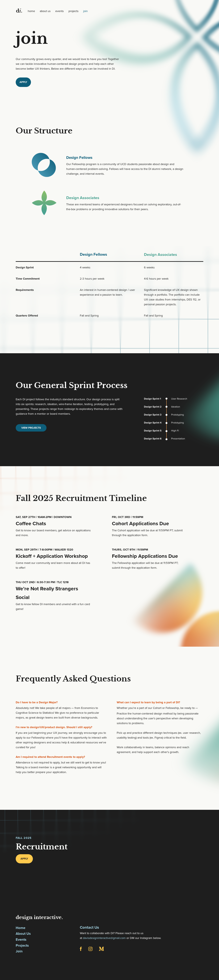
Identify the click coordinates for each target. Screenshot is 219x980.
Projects (22, 945)
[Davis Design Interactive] (19, 10)
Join (19, 951)
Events (21, 939)
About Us (23, 934)
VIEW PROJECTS (31, 427)
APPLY (23, 82)
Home (20, 928)
